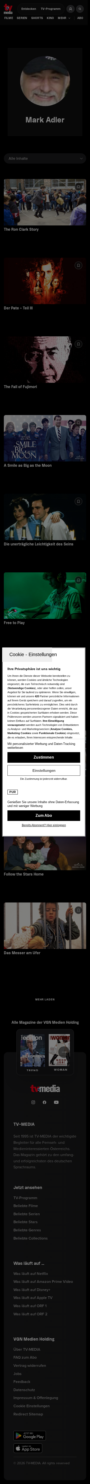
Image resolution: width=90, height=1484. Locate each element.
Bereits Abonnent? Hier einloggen (44, 825)
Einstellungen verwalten (43, 770)
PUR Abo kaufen (43, 815)
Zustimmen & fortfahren (43, 757)
